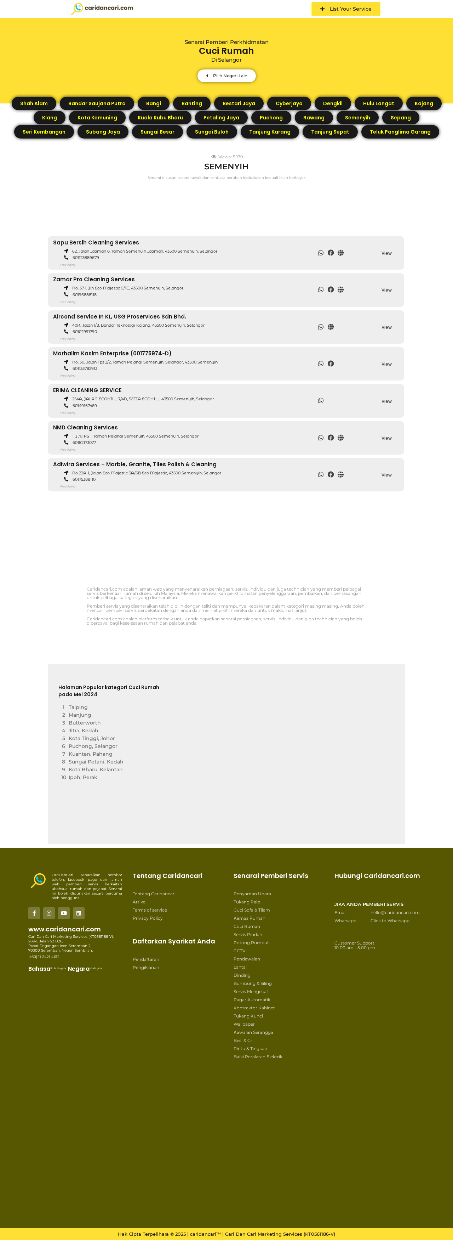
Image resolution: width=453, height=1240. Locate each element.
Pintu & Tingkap (250, 1048)
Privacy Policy (148, 918)
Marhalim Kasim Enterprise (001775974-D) (112, 353)
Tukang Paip (247, 901)
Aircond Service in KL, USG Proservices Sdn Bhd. (119, 316)
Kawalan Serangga (253, 1032)
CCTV (239, 950)
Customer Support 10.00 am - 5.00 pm (354, 945)
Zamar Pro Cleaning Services (94, 279)
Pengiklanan (146, 967)
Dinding (242, 975)
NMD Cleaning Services (85, 427)
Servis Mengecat (251, 991)
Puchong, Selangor (93, 746)
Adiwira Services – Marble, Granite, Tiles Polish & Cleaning (135, 464)
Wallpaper (244, 1024)
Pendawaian (247, 959)
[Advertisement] (244, 204)
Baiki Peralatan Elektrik (258, 1056)
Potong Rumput (251, 942)
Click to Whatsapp (390, 920)
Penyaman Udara (252, 893)
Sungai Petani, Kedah (96, 762)
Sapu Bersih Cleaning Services (96, 242)
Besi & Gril (244, 1040)
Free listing (67, 264)
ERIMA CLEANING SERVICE (87, 390)
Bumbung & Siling (253, 983)
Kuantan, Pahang (91, 754)
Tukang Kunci (248, 1016)
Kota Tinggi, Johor (92, 738)
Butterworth (85, 723)
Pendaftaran (146, 959)
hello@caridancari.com (395, 912)
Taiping (78, 707)
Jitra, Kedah (83, 730)
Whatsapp (345, 920)
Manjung (80, 715)
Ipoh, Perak (83, 777)
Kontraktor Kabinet (254, 1007)
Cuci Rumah (247, 926)
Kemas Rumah (249, 918)
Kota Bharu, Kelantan (96, 769)
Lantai (240, 967)
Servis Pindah (248, 934)
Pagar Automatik (252, 999)
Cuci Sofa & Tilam (252, 910)
